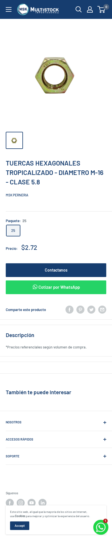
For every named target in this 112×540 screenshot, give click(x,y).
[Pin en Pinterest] (80, 310)
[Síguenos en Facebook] (10, 503)
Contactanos (56, 270)
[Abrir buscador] (79, 9)
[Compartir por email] (102, 310)
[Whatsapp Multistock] (101, 520)
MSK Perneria (17, 195)
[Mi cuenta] (90, 9)
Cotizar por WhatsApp (59, 287)
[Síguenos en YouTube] (32, 503)
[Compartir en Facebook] (69, 310)
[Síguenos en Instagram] (21, 503)
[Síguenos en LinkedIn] (42, 503)
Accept (20, 525)
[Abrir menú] (8, 9)
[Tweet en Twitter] (91, 310)
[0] (101, 9)
